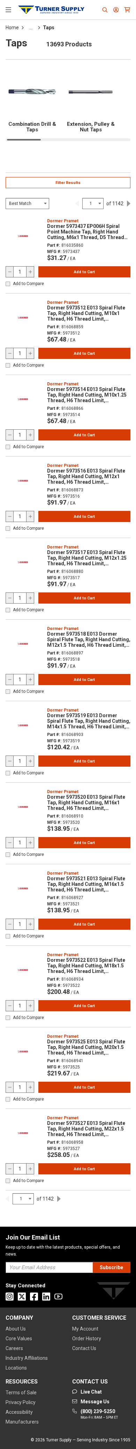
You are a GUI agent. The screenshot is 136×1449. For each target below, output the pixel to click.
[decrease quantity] (10, 272)
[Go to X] (22, 1297)
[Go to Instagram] (10, 1297)
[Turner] (113, 1292)
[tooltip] (30, 27)
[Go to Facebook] (34, 1297)
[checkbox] (8, 284)
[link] (77, 203)
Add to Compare (28, 284)
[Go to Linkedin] (46, 1297)
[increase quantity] (30, 272)
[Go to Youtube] (58, 1297)
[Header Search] (105, 10)
